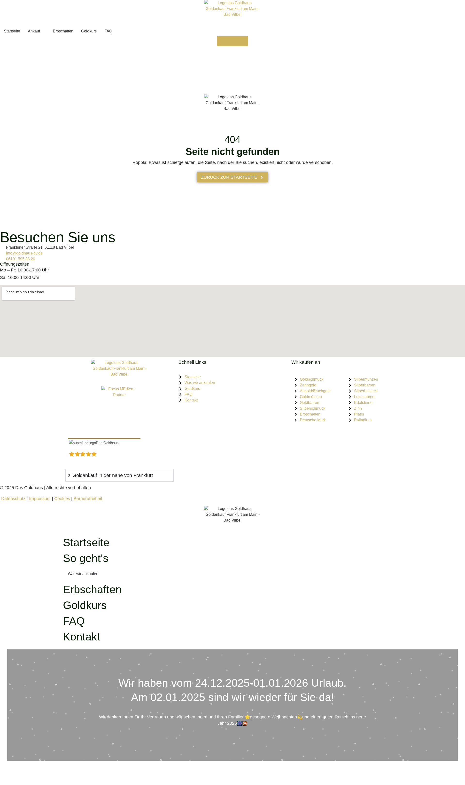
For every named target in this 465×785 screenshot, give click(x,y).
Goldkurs (85, 605)
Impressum (40, 498)
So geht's (85, 558)
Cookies (62, 498)
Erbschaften (92, 589)
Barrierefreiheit (88, 498)
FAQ (74, 621)
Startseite (86, 542)
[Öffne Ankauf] (43, 31)
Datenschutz (12, 498)
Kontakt (81, 637)
